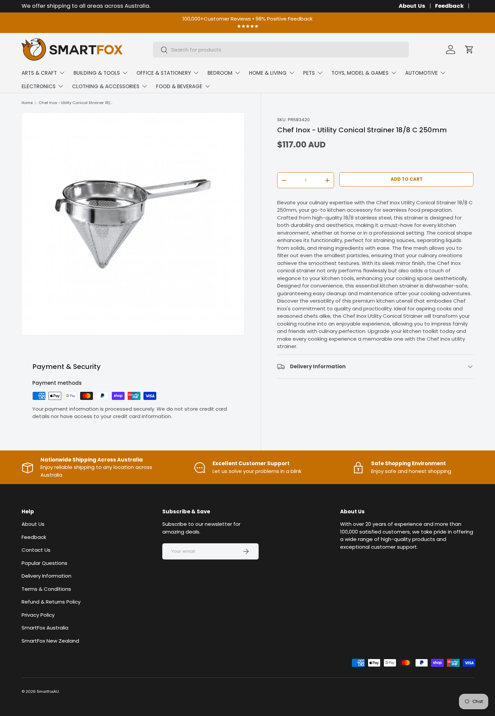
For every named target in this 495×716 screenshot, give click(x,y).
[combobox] (280, 50)
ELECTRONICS (39, 86)
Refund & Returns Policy (51, 601)
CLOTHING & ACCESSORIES (105, 86)
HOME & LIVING (268, 72)
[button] (469, 49)
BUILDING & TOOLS (96, 72)
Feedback (449, 6)
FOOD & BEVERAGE (179, 86)
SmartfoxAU (48, 691)
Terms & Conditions (46, 588)
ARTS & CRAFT (39, 72)
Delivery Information (46, 575)
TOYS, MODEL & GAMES (360, 72)
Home (27, 103)
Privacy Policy (38, 614)
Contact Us (36, 549)
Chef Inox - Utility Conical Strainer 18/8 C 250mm (76, 103)
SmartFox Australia (45, 627)
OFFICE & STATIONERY (163, 72)
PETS (309, 72)
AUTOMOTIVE (421, 72)
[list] (133, 224)
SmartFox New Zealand (50, 640)
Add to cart (407, 179)
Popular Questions (44, 563)
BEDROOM (219, 72)
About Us (412, 6)
